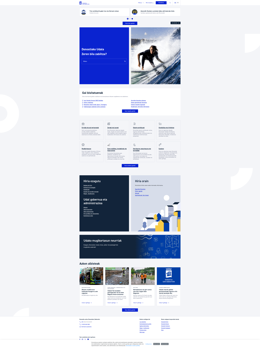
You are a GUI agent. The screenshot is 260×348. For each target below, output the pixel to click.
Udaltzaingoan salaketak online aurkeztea (94, 106)
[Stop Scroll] (128, 19)
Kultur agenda (138, 191)
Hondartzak (86, 189)
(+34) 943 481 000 (86, 324)
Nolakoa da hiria (88, 185)
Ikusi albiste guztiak (130, 310)
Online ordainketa (88, 102)
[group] (130, 247)
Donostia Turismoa (165, 326)
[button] (141, 3)
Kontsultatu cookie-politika (133, 345)
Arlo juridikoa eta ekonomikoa (91, 213)
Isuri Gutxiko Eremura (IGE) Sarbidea (93, 100)
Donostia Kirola (164, 322)
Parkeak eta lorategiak (89, 187)
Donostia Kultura (165, 324)
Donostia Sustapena (165, 328)
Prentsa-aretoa (143, 330)
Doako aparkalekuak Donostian (139, 102)
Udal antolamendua (88, 211)
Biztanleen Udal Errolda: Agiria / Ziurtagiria (95, 104)
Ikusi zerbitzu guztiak (130, 165)
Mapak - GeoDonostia (89, 194)
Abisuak (137, 193)
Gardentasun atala (88, 216)
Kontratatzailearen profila (145, 324)
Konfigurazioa (149, 344)
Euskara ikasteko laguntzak (138, 104)
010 (82, 322)
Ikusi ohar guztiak (130, 23)
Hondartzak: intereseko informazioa (140, 106)
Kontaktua (161, 2)
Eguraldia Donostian (140, 189)
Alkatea (85, 207)
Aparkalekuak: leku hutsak (142, 195)
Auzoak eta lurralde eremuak (91, 191)
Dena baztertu (165, 344)
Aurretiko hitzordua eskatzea (138, 100)
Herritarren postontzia (86, 326)
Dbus (162, 330)
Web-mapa (142, 332)
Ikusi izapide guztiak (130, 111)
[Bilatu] (125, 61)
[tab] (130, 18)
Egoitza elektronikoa (144, 326)
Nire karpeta (149, 3)
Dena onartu (156, 344)
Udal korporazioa (88, 209)
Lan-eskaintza (143, 322)
